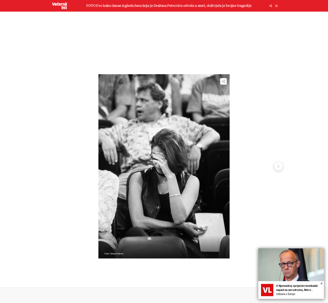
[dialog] (291, 273)
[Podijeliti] (271, 6)
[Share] (223, 81)
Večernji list (59, 6)
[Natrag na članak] (276, 6)
